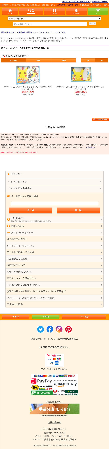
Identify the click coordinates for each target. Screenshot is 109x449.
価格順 (38, 60)
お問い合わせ (91, 147)
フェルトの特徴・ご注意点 (20, 252)
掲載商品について (16, 265)
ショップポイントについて (20, 245)
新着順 (64, 60)
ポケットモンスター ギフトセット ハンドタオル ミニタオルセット (80, 88)
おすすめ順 (13, 60)
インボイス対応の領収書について (24, 285)
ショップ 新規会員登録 (20, 188)
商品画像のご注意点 (17, 258)
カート (47, 317)
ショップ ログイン (17, 182)
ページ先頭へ (85, 317)
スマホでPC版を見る (68, 339)
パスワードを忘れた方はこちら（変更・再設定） (32, 298)
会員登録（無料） (100, 1)
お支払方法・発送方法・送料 (63, 5)
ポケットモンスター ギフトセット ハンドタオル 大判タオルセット (28, 88)
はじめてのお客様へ (17, 239)
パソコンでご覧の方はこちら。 (54, 347)
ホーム (17, 317)
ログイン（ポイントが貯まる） (76, 1)
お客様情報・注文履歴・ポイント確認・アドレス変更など (36, 291)
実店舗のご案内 (15, 304)
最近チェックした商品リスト (21, 278)
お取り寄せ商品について (19, 271)
